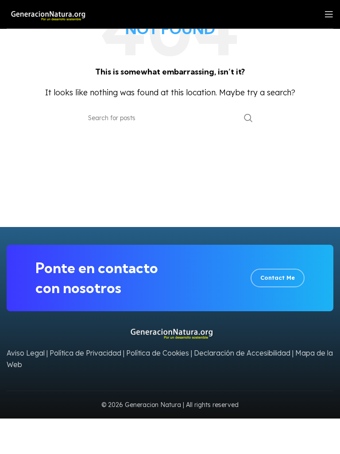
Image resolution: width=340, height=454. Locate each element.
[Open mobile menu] (329, 14)
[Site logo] (46, 13)
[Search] (248, 118)
